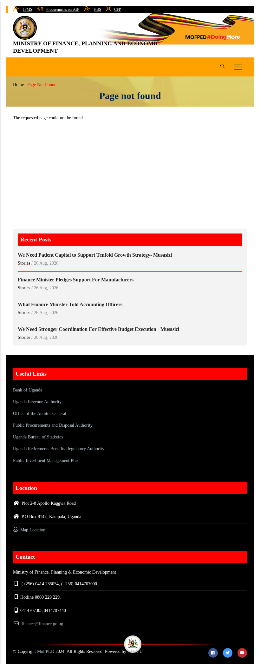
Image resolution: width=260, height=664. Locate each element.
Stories (24, 263)
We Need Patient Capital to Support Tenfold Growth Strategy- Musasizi (95, 255)
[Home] (25, 28)
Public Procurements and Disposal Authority (53, 425)
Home (18, 84)
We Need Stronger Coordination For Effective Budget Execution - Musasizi (98, 329)
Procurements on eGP (62, 9)
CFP (117, 9)
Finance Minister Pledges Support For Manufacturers (75, 279)
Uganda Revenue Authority (37, 401)
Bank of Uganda (27, 390)
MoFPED (45, 651)
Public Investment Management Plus (45, 460)
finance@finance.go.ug (42, 623)
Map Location (32, 530)
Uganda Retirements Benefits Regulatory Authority (58, 448)
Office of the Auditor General (39, 413)
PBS (97, 9)
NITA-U (135, 651)
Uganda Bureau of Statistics (38, 437)
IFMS (27, 9)
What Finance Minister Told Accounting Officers (70, 304)
